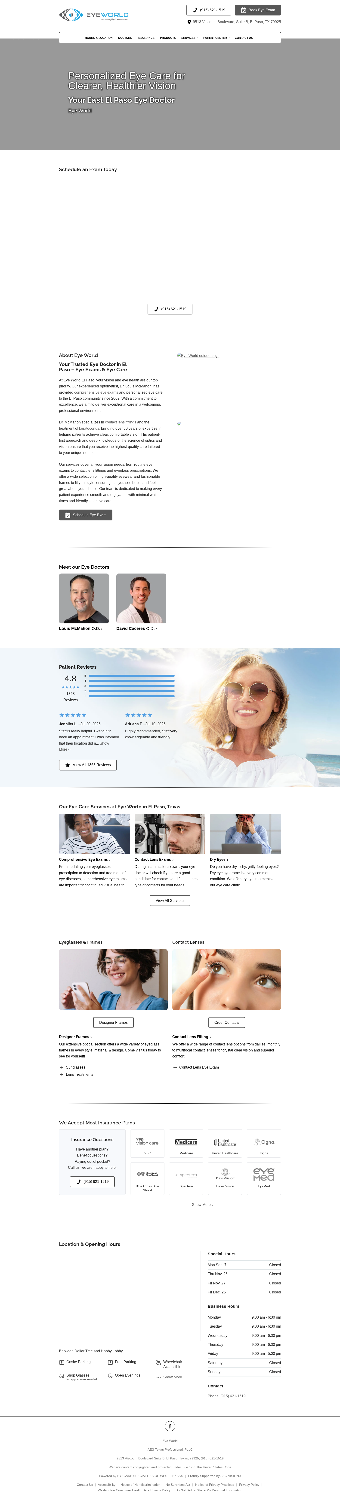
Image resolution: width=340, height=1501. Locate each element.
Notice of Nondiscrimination (141, 1484)
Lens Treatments (79, 1074)
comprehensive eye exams (96, 392)
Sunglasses (75, 1067)
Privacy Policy (249, 1484)
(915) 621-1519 (233, 1396)
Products (168, 37)
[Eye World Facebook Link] (170, 1426)
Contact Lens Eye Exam (199, 1067)
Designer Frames (74, 1037)
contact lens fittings (120, 422)
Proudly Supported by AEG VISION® (214, 1476)
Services (188, 37)
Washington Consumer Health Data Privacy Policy (134, 1490)
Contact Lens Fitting (190, 1037)
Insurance (146, 37)
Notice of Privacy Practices (214, 1484)
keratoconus (89, 428)
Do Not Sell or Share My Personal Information (209, 1490)
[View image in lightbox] (198, 356)
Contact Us (244, 37)
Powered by (141, 1476)
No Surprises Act (178, 1484)
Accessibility (106, 1484)
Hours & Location (99, 37)
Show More (201, 1205)
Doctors (125, 37)
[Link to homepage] (105, 15)
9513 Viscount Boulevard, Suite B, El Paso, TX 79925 (236, 22)
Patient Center (215, 37)
